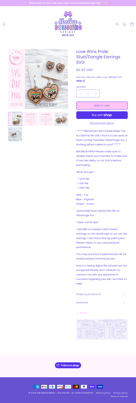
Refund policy (103, 393)
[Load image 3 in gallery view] (46, 119)
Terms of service (119, 396)
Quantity (81, 86)
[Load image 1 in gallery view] (15, 119)
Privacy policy (120, 393)
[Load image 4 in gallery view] (61, 119)
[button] (4, 24)
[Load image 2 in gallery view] (30, 119)
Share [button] (83, 312)
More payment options (102, 123)
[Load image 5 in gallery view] (15, 134)
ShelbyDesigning (46, 393)
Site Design (63, 393)
